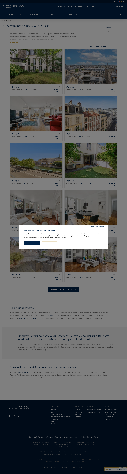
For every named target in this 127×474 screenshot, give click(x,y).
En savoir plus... (71, 238)
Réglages (49, 243)
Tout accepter (32, 243)
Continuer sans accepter (97, 226)
